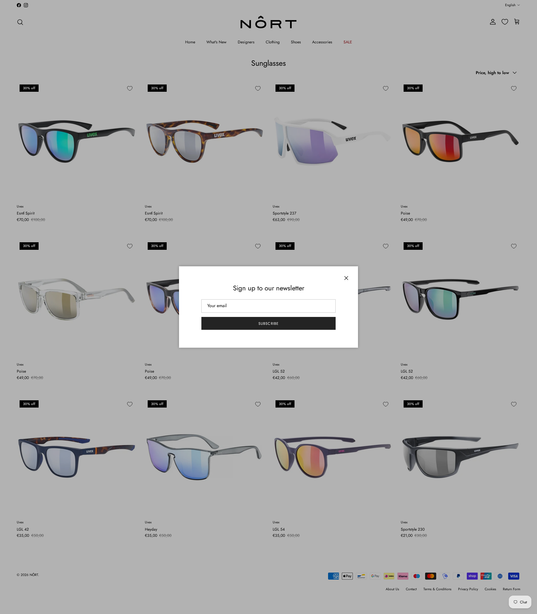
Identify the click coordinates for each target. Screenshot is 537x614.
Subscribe (268, 323)
